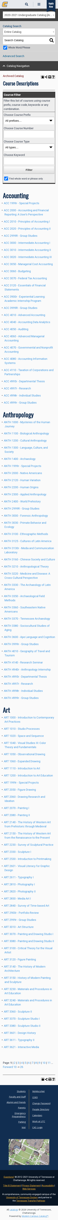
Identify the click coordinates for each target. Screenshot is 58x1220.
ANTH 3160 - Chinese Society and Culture (29, 559)
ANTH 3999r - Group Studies (21, 644)
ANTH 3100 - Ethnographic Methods (26, 534)
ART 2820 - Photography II (20, 891)
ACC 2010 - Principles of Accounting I (27, 221)
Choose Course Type (17, 141)
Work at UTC (38, 1121)
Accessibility (48, 1185)
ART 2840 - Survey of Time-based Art (26, 905)
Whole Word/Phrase (19, 47)
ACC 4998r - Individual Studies (22, 395)
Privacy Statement (31, 1185)
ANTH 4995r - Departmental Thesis (25, 676)
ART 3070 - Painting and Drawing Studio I (28, 934)
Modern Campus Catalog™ (35, 1216)
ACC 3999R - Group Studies (20, 308)
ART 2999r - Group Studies (20, 919)
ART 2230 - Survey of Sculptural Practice (28, 844)
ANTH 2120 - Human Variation (22, 480)
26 (21, 1067)
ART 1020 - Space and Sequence (24, 735)
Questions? (9, 1177)
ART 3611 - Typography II (19, 1040)
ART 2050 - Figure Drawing (20, 789)
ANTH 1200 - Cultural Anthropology (25, 440)
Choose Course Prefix (17, 114)
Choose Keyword (14, 155)
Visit (24, 1127)
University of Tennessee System (22, 1197)
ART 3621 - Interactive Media (21, 1047)
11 (49, 1062)
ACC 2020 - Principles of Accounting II (27, 228)
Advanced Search (13, 56)
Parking (22, 1121)
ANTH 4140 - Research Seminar (23, 662)
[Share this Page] (46, 76)
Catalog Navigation (18, 66)
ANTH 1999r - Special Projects (22, 466)
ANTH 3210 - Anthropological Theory (26, 566)
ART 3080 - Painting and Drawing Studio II (29, 941)
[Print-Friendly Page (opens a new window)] (49, 76)
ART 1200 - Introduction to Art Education (28, 775)
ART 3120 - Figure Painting (20, 959)
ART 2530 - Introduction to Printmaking (27, 859)
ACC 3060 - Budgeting (17, 271)
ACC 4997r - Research (17, 388)
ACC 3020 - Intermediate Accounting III (28, 257)
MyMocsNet (38, 1091)
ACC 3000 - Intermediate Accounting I (27, 242)
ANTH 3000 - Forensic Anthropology (26, 515)
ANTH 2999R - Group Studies (21, 508)
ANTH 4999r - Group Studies (21, 698)
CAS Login (37, 1127)
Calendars (37, 1115)
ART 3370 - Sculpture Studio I (22, 1018)
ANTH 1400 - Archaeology (20, 458)
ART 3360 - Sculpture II (18, 1011)
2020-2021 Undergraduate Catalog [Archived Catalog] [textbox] (29, 15)
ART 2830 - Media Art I (17, 898)
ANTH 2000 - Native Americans (23, 473)
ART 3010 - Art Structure (19, 927)
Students (21, 1091)
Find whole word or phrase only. (26, 178)
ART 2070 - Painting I (16, 808)
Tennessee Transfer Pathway (30, 1200)
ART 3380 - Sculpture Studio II (22, 1025)
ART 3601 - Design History (20, 1032)
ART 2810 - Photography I (19, 884)
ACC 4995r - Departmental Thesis (24, 381)
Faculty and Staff (17, 1096)
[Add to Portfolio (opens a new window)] (42, 76)
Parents (22, 1107)
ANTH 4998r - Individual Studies (23, 690)
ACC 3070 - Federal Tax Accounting (25, 278)
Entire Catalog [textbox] (12, 31)
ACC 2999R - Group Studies (20, 235)
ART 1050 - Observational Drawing (24, 754)
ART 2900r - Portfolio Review (21, 912)
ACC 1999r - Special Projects (21, 203)
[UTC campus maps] (29, 1157)
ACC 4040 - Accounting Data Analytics (27, 322)
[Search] (51, 40)
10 (43, 1062)
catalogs (14, 1209)
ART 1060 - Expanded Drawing (22, 761)
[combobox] (29, 14)
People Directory (40, 1109)
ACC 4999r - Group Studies (20, 402)
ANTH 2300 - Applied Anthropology (25, 494)
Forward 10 (10, 1067)
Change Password (41, 1103)
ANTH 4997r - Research (18, 683)
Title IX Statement (12, 1185)
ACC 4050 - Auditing (16, 329)
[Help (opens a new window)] (53, 76)
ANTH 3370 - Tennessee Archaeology (27, 618)
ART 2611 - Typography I (19, 877)
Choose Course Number (19, 128)
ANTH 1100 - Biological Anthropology (26, 433)
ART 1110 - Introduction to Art (22, 768)
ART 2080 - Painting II (17, 815)
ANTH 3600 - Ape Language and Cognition (29, 637)
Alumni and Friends (16, 1102)
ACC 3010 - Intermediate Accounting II (27, 250)
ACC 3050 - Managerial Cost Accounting (28, 264)
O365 (35, 1097)
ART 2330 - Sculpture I (17, 851)
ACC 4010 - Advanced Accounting (24, 315)
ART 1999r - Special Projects (21, 782)
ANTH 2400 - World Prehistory (22, 501)
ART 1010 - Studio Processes (22, 728)
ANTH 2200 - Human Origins (21, 487)
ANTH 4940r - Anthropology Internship (27, 669)
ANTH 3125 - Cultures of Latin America (27, 541)
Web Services (29, 1189)
